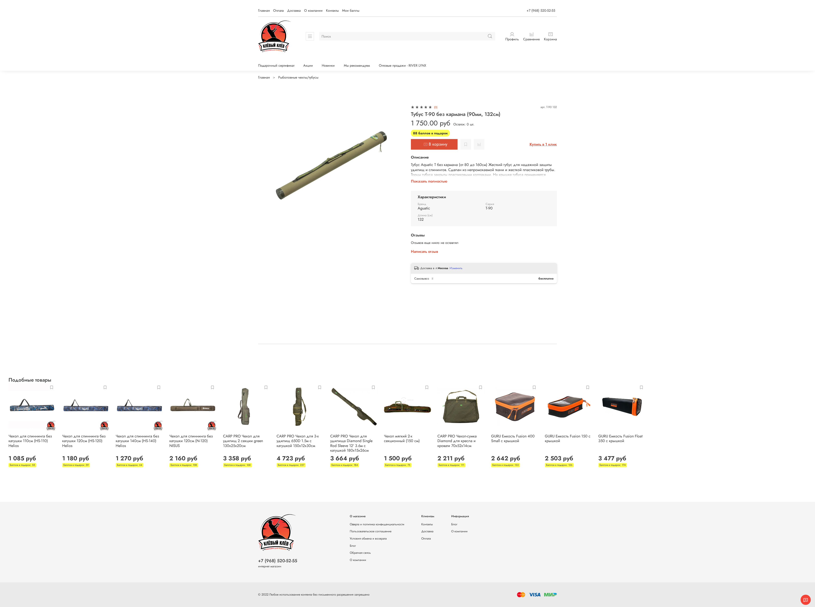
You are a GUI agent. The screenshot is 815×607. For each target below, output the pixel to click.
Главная (264, 10)
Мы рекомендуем (357, 65)
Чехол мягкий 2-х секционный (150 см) (402, 438)
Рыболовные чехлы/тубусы (298, 77)
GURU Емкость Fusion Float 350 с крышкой (620, 438)
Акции (308, 65)
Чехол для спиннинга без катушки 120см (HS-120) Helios (83, 440)
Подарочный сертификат (276, 65)
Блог (353, 546)
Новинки (328, 65)
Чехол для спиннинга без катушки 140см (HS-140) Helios (137, 440)
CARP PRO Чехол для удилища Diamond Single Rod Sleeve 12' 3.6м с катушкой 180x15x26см (351, 443)
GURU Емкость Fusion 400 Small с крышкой (513, 438)
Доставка (294, 10)
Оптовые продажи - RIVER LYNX (402, 65)
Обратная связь (360, 553)
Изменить (456, 268)
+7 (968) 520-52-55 (541, 10)
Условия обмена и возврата (368, 538)
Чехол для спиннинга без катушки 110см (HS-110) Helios (30, 440)
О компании (313, 10)
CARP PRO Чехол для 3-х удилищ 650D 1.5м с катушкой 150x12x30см (298, 440)
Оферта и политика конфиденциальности (377, 524)
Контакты (332, 10)
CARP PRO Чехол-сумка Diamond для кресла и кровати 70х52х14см (457, 440)
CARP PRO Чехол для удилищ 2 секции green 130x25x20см (243, 440)
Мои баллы (350, 10)
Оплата (278, 10)
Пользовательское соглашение (370, 531)
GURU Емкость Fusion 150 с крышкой (567, 438)
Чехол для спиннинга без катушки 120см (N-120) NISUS (191, 440)
